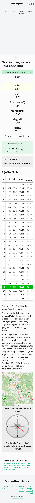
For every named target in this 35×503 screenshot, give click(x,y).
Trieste (16, 467)
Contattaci (13, 486)
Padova (11, 467)
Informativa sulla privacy (21, 489)
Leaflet (16, 405)
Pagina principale (6, 57)
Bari (14, 465)
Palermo (22, 463)
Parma (5, 469)
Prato (9, 469)
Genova (27, 463)
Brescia (25, 467)
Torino (17, 463)
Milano (9, 463)
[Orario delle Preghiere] (17, 4)
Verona (28, 465)
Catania (18, 465)
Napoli (13, 463)
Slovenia (29, 12)
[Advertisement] (17, 35)
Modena (13, 469)
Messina (5, 467)
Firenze (11, 465)
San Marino (21, 13)
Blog (7, 486)
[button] (17, 387)
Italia (5, 12)
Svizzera (13, 12)
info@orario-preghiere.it (17, 498)
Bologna (5, 465)
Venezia (23, 465)
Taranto (20, 467)
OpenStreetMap (23, 405)
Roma (5, 463)
